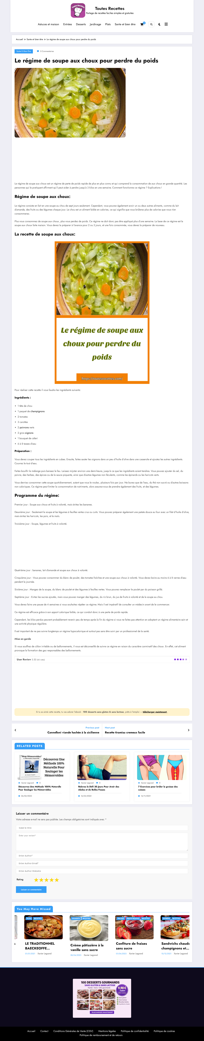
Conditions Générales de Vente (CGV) (73, 1029)
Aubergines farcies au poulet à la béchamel (117, 946)
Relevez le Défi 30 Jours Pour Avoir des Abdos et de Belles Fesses (98, 788)
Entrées (67, 24)
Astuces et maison (48, 24)
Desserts (81, 24)
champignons (38, 411)
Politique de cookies (164, 1029)
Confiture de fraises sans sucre (24, 946)
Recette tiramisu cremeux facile (125, 733)
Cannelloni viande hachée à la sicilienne (73, 733)
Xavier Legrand (27, 782)
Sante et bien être (125, 24)
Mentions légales (107, 1029)
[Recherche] (151, 24)
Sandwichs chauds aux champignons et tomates (71, 946)
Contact (44, 1029)
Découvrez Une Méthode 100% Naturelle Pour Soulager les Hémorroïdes (39, 788)
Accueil (31, 1029)
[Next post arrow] (188, 730)
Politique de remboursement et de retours (101, 1033)
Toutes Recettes (109, 8)
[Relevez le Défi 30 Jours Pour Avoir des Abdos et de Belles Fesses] (102, 767)
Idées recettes (153, 918)
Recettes (38, 918)
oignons (29, 433)
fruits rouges (26, 918)
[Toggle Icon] (166, 24)
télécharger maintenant (155, 711)
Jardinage (95, 24)
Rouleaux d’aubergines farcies (163, 946)
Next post (110, 727)
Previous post (92, 727)
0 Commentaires (47, 51)
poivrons (24, 427)
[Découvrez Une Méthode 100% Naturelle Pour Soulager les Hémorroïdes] (42, 767)
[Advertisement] (98, 161)
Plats (108, 24)
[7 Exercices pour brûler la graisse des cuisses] (162, 767)
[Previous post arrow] (15, 730)
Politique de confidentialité (135, 1029)
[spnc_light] (159, 24)
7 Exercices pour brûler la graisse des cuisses (158, 788)
